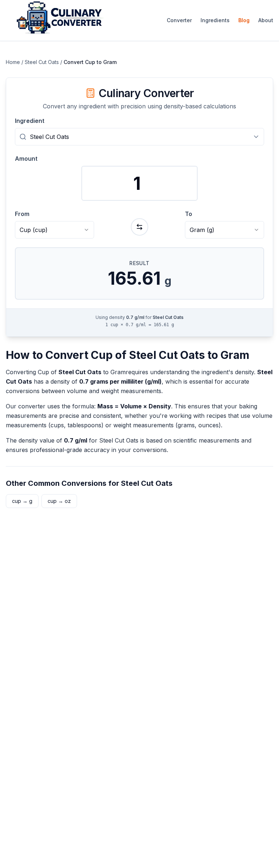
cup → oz (59, 501)
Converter (179, 20)
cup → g (22, 501)
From (22, 213)
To (188, 213)
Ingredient (29, 120)
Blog (244, 20)
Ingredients (215, 20)
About (265, 20)
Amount (26, 158)
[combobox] (139, 136)
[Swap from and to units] (139, 227)
